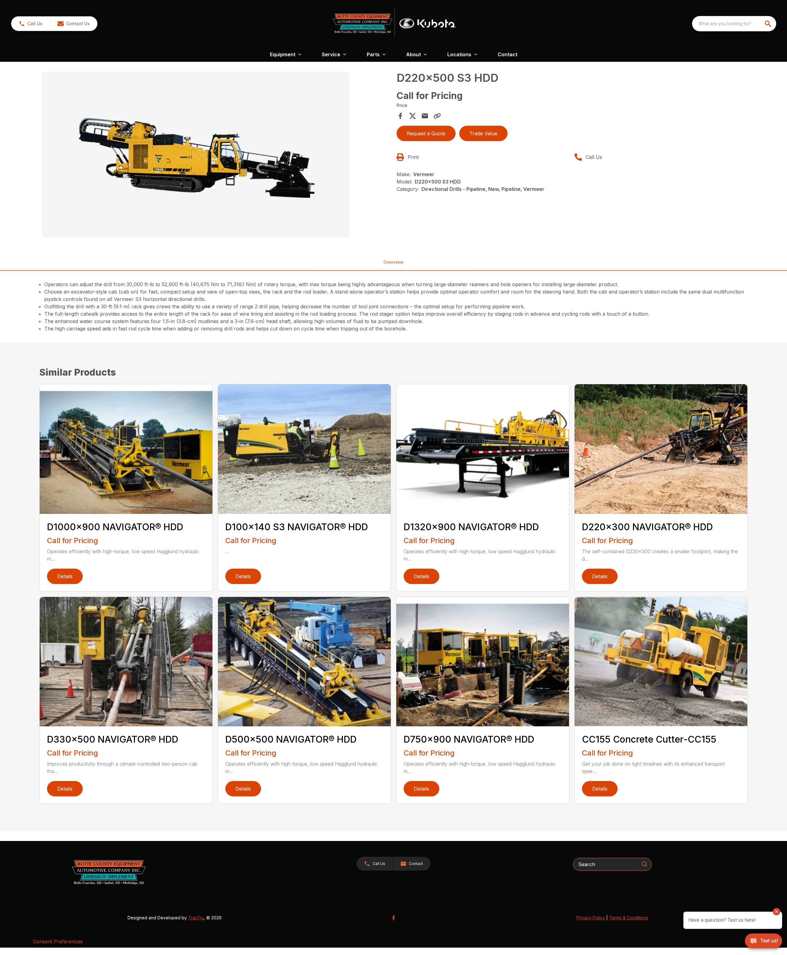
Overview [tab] (393, 262)
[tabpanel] (216, 155)
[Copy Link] (437, 116)
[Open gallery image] (195, 155)
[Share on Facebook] (400, 116)
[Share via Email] (425, 116)
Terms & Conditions (628, 917)
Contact (507, 54)
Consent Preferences (58, 941)
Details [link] (65, 576)
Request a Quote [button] (426, 133)
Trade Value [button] (483, 133)
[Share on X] (412, 116)
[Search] (644, 864)
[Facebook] (393, 918)
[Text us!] (763, 941)
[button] (30, 23)
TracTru (196, 917)
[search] (768, 24)
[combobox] (734, 23)
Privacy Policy (590, 917)
